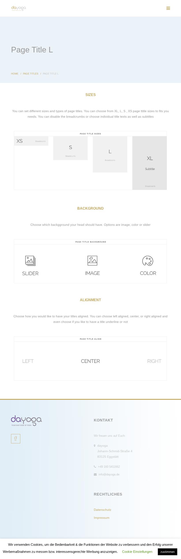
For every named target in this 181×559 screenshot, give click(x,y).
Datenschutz (102, 509)
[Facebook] (15, 438)
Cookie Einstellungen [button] (137, 551)
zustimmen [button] (167, 551)
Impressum (101, 517)
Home (14, 73)
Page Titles (30, 73)
